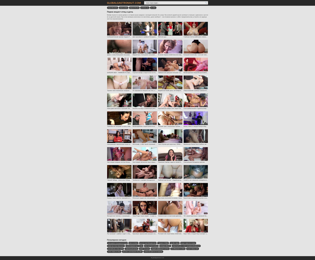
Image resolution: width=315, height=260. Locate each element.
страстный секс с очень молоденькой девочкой (186, 246)
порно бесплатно (112, 7)
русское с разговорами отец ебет (132, 251)
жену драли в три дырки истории (117, 243)
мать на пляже (133, 243)
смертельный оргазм (131, 248)
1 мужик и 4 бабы (163, 243)
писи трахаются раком (151, 246)
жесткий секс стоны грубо (115, 248)
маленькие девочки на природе (153, 251)
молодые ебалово (165, 246)
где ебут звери (174, 243)
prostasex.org (145, 7)
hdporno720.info (134, 7)
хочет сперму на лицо (114, 251)
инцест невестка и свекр (188, 243)
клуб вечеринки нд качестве (134, 246)
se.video (153, 7)
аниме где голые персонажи (116, 246)
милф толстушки (144, 248)
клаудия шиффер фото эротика (160, 248)
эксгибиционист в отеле (178, 248)
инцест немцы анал (192, 248)
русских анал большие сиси (148, 243)
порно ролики (123, 7)
